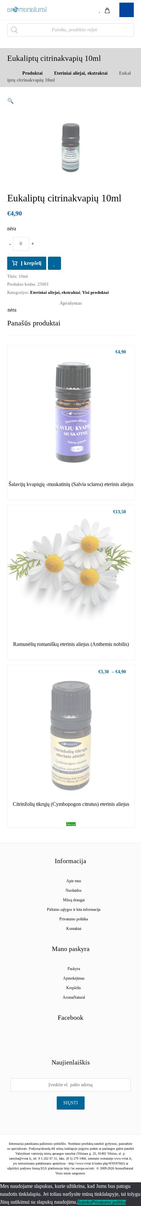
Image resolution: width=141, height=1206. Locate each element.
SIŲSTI (70, 1102)
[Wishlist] (100, 10)
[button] (10, 101)
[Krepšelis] (107, 10)
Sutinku (84, 1202)
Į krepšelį (31, 263)
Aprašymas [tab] (71, 303)
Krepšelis (73, 988)
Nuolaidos (74, 890)
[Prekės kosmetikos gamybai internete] (27, 9)
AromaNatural (74, 997)
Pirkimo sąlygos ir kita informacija (73, 909)
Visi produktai (95, 292)
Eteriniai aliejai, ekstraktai (55, 292)
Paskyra (74, 968)
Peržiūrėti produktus (74, 461)
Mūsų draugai (74, 900)
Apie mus (73, 881)
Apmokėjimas (74, 978)
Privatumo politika (73, 919)
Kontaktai (73, 928)
